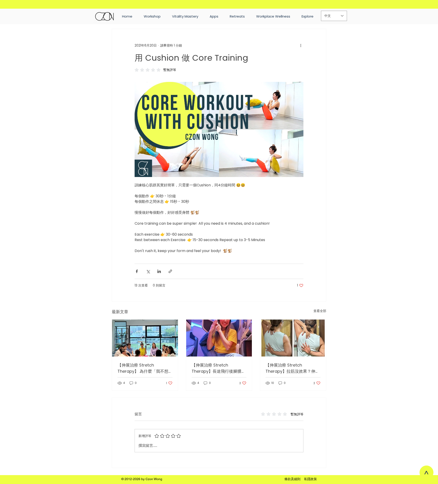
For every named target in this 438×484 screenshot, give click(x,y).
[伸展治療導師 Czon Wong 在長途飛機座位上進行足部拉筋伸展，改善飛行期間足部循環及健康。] (219, 338)
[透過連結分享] (170, 271)
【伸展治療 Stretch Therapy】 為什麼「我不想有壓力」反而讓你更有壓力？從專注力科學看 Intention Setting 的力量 (144, 368)
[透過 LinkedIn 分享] (159, 271)
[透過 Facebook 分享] (137, 271)
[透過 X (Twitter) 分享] (148, 271)
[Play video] (219, 129)
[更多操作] (300, 45)
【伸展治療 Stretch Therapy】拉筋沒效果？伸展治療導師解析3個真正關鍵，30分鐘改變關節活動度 (292, 368)
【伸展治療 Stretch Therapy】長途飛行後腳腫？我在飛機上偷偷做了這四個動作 (218, 368)
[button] (307, 16)
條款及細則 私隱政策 (300, 479)
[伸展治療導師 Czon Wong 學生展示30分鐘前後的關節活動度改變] (293, 338)
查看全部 (319, 311)
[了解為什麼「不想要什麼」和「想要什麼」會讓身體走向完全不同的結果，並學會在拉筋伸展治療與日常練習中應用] (145, 338)
